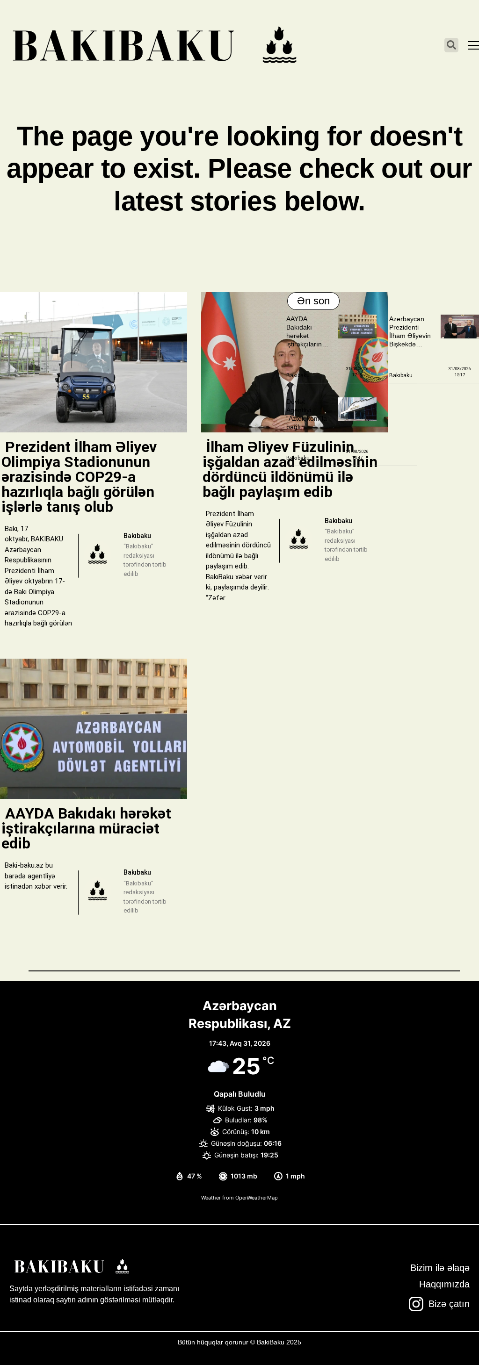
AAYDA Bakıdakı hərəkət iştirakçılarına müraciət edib (306, 336)
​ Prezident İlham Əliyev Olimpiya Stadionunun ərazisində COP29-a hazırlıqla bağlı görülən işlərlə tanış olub (79, 477)
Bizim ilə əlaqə (440, 1268)
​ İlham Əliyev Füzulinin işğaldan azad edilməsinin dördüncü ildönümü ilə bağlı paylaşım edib (290, 469)
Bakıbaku (298, 375)
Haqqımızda (444, 1284)
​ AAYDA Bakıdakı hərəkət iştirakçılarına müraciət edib (86, 828)
